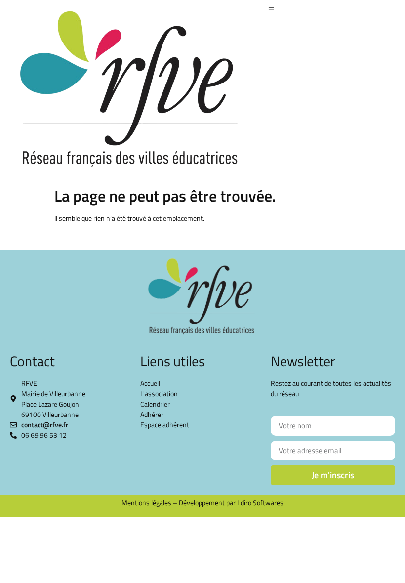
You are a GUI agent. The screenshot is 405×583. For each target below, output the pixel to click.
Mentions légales (146, 503)
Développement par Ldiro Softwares (231, 503)
